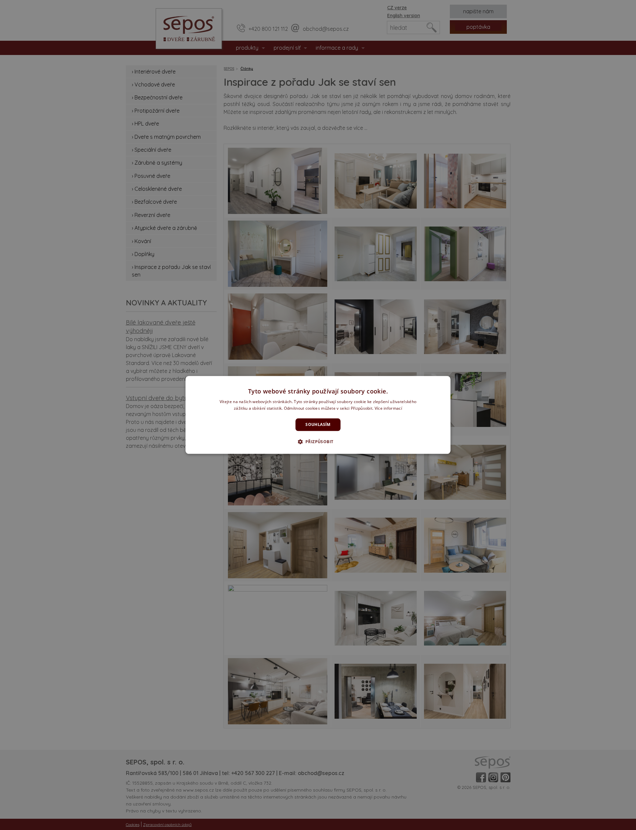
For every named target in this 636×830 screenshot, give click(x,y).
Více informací (388, 408)
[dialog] (318, 415)
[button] (318, 442)
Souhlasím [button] (318, 424)
